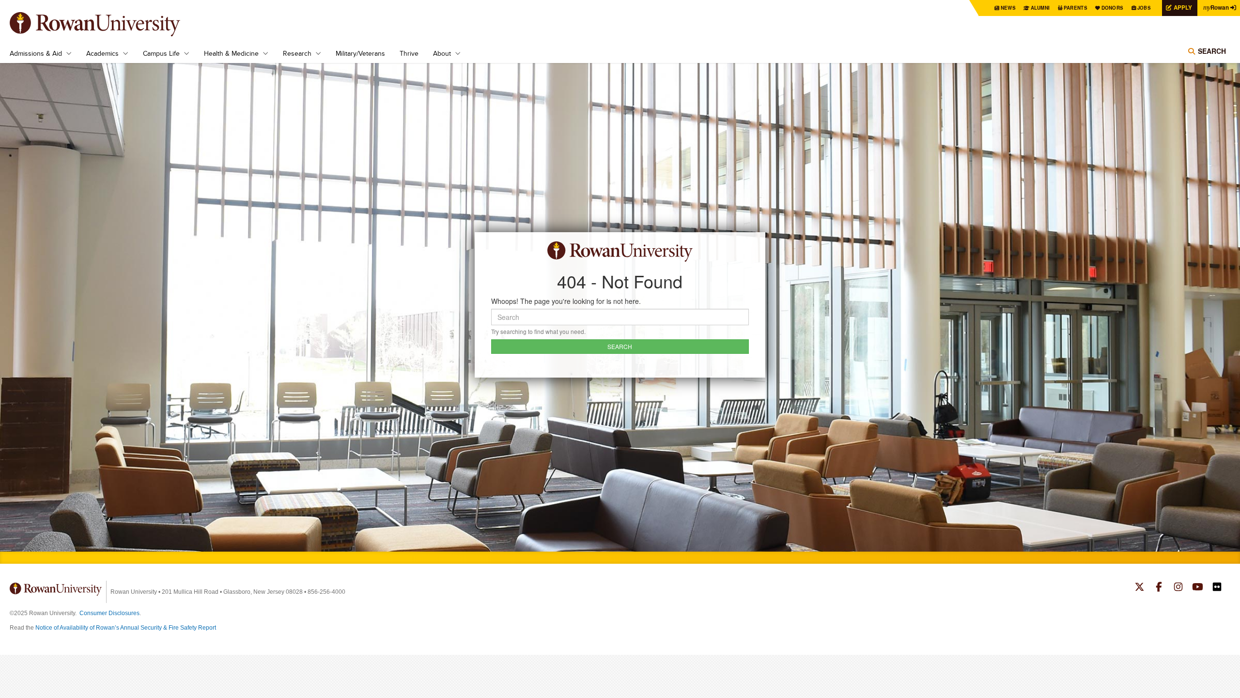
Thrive (409, 53)
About (442, 53)
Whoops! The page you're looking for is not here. (566, 301)
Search (1212, 51)
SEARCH (619, 346)
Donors (1112, 7)
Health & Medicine (231, 53)
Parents (1075, 7)
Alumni (1040, 7)
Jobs (1144, 7)
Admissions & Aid (36, 53)
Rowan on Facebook (1159, 588)
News (1008, 7)
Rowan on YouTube (1198, 588)
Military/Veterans (360, 53)
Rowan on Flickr (1217, 588)
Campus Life (161, 53)
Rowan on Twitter (1139, 588)
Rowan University (109, 24)
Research (297, 53)
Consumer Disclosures (109, 613)
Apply (1183, 7)
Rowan (1216, 7)
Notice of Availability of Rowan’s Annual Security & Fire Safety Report (125, 627)
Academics (102, 53)
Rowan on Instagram (1178, 588)
